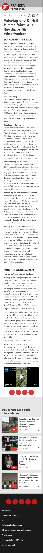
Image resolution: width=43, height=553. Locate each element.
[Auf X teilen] (18, 392)
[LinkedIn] (28, 502)
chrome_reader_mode (33, 15)
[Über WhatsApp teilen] (25, 392)
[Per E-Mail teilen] (31, 392)
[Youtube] (21, 502)
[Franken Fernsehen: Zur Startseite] (13, 7)
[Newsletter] (34, 502)
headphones (29, 15)
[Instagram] (15, 502)
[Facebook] (8, 502)
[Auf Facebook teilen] (12, 392)
